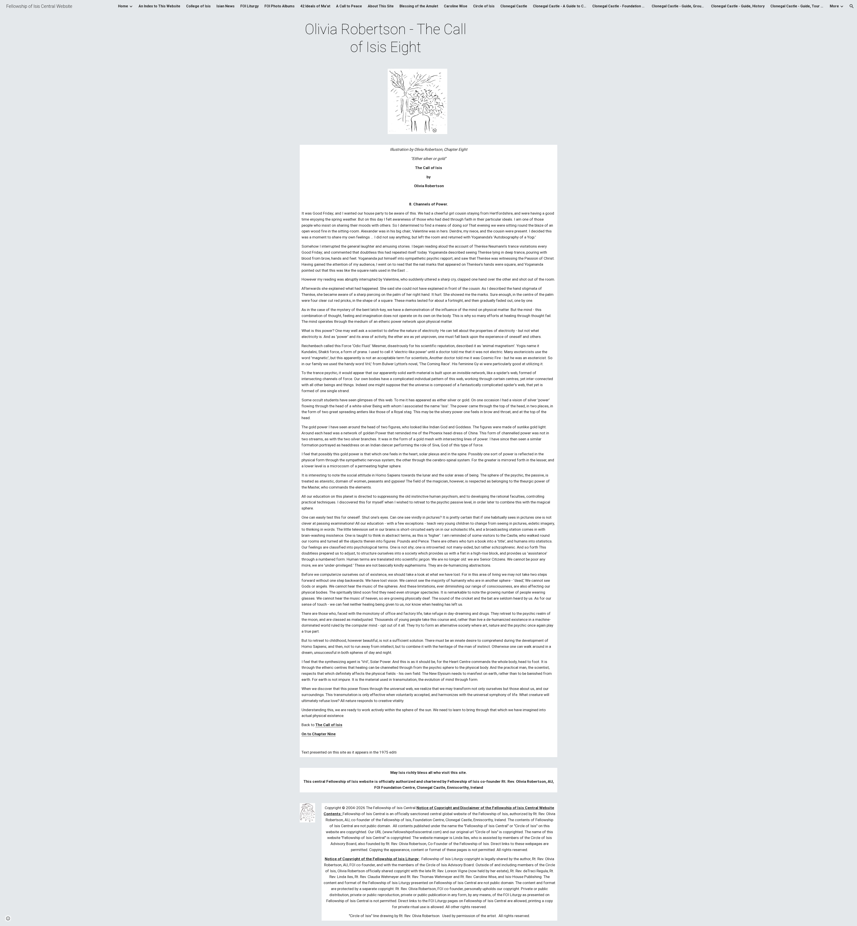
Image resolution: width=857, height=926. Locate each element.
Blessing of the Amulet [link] (418, 6)
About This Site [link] (381, 6)
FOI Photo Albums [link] (279, 6)
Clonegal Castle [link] (513, 6)
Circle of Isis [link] (484, 6)
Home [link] (123, 6)
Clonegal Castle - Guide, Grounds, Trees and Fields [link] (678, 6)
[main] (386, 38)
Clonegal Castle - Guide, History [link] (738, 6)
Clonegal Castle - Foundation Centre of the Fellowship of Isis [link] (619, 6)
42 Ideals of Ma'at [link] (315, 6)
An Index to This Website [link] (159, 6)
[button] (851, 6)
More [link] (834, 6)
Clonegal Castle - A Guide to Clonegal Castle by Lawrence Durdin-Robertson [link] (560, 6)
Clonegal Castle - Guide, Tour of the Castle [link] (797, 6)
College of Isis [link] (198, 6)
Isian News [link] (225, 6)
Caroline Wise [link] (455, 6)
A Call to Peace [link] (349, 6)
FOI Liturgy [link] (249, 6)
